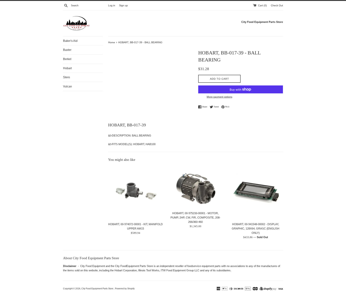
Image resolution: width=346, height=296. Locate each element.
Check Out (277, 5)
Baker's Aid (70, 40)
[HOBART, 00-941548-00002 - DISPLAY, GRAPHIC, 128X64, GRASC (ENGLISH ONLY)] (255, 193)
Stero (66, 77)
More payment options (219, 96)
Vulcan (67, 86)
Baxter (67, 49)
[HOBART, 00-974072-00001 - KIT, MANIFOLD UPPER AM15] (135, 193)
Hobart (67, 68)
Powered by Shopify (125, 288)
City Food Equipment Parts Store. (97, 288)
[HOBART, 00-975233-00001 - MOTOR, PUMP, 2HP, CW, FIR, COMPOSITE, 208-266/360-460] (195, 187)
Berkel (67, 59)
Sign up (123, 5)
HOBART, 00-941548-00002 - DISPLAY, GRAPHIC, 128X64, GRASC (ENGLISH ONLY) (255, 228)
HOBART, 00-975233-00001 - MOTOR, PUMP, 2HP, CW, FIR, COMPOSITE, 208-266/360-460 (195, 217)
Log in (111, 5)
